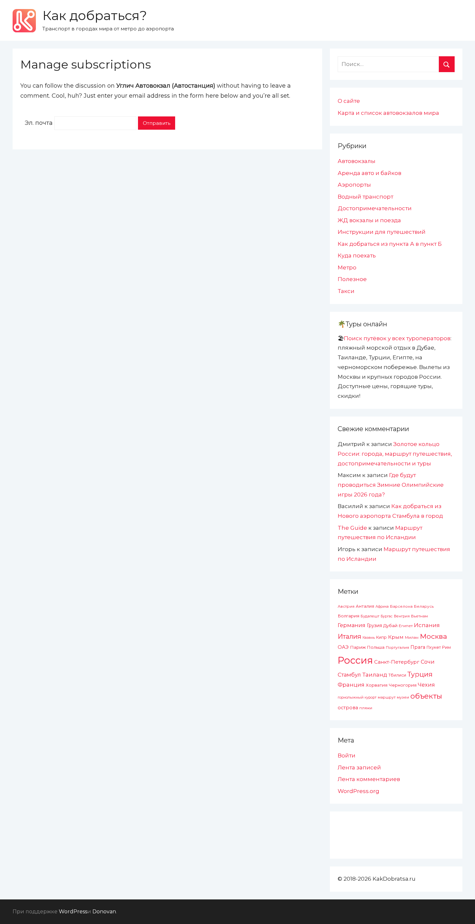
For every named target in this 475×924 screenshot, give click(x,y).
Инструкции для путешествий (382, 232)
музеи (403, 697)
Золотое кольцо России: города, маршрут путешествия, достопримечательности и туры (395, 454)
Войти (346, 755)
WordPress (73, 911)
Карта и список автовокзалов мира (388, 113)
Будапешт (370, 616)
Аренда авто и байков (369, 173)
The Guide (352, 528)
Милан (411, 637)
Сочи (428, 661)
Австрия (346, 606)
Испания (427, 625)
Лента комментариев (369, 779)
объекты (426, 696)
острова (348, 708)
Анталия (365, 606)
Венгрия (402, 616)
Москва (433, 636)
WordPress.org (358, 791)
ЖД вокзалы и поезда (369, 220)
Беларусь (424, 606)
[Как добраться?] (24, 20)
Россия (355, 660)
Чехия (426, 684)
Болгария (348, 615)
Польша (376, 647)
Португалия (397, 647)
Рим (446, 647)
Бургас (387, 616)
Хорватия (376, 685)
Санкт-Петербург (396, 662)
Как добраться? (94, 15)
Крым (396, 637)
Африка (382, 606)
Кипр (381, 637)
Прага (417, 647)
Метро (347, 267)
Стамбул (349, 674)
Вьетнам (419, 616)
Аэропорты (354, 184)
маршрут (387, 697)
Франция (351, 684)
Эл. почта (39, 122)
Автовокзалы (356, 161)
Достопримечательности (375, 208)
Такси (346, 291)
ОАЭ (343, 647)
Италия (349, 636)
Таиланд (374, 674)
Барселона (401, 606)
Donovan (104, 911)
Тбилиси (397, 675)
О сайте (349, 101)
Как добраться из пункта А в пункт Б (390, 244)
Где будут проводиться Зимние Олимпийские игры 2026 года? (391, 485)
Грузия (374, 625)
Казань (369, 637)
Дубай (390, 625)
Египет (406, 625)
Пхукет (434, 647)
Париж (358, 647)
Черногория (403, 685)
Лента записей (359, 767)
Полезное (352, 279)
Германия (351, 625)
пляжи (365, 708)
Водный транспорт (365, 196)
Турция (420, 674)
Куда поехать (357, 255)
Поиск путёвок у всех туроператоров (397, 338)
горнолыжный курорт (357, 697)
